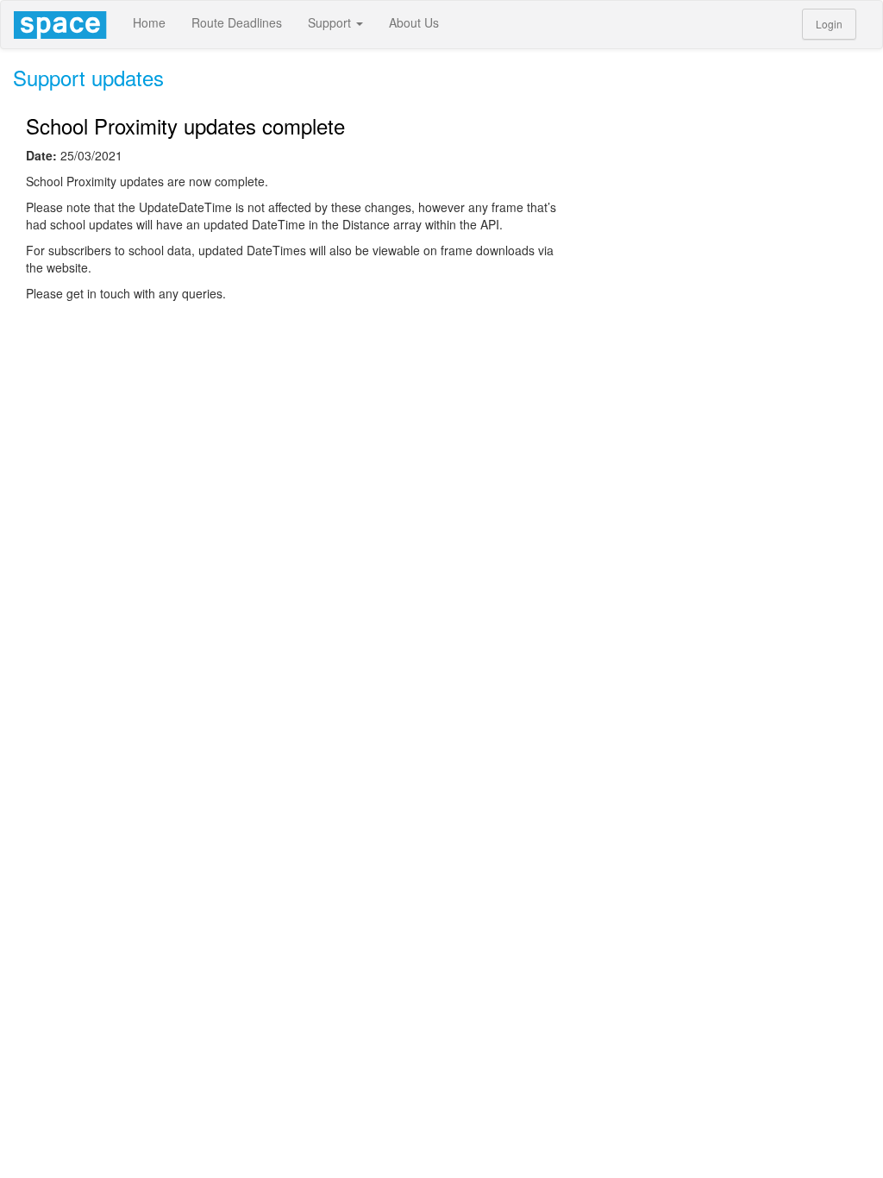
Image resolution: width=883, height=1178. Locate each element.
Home (149, 22)
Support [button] (331, 22)
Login (829, 23)
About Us (414, 22)
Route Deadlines (236, 22)
